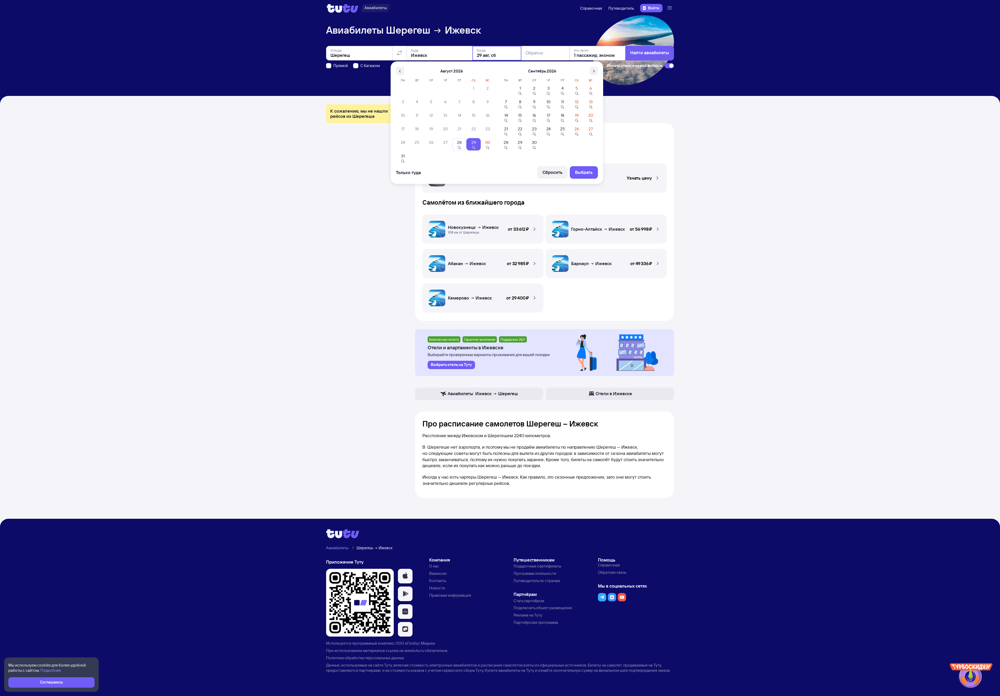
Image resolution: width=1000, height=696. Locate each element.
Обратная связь (612, 572)
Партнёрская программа (536, 622)
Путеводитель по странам (537, 580)
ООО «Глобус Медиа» (415, 643)
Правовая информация (450, 595)
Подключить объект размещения (543, 607)
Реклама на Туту (528, 615)
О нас (434, 566)
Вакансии (438, 573)
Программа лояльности (535, 573)
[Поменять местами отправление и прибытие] (399, 53)
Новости (437, 587)
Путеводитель (621, 8)
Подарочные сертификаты (537, 566)
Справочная (591, 8)
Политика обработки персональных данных (365, 657)
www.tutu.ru (414, 650)
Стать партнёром (529, 600)
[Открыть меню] (670, 8)
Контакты (437, 580)
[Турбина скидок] (971, 676)
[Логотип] (342, 8)
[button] (482, 227)
